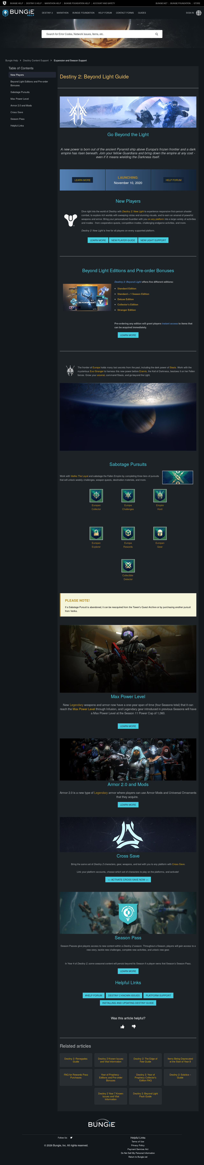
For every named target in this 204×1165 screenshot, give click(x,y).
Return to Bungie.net (137, 1156)
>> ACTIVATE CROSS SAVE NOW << (128, 879)
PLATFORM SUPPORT (158, 995)
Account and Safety (104, 3)
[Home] (21, 12)
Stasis (173, 367)
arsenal (101, 375)
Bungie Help (16, 3)
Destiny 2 (47, 12)
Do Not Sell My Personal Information (138, 1152)
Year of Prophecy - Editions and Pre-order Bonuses (110, 1077)
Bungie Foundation (180, 3)
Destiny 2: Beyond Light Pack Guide (145, 1095)
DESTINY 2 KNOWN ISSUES (124, 995)
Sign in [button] (190, 12)
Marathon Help (53, 3)
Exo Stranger (97, 371)
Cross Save (178, 864)
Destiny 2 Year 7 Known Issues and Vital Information (110, 1096)
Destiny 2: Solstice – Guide (180, 1076)
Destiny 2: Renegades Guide (75, 1060)
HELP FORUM (174, 180)
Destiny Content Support (36, 60)
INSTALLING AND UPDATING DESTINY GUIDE (128, 1002)
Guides (142, 12)
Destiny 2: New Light (133, 211)
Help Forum (105, 12)
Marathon (62, 12)
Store (197, 3)
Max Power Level (84, 709)
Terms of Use (138, 1141)
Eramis (143, 371)
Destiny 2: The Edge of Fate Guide (145, 1060)
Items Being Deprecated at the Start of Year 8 (180, 1060)
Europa (96, 367)
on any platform (156, 219)
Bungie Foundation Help (77, 3)
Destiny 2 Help (34, 3)
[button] (122, 1027)
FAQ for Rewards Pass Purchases (76, 1076)
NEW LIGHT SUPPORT (153, 240)
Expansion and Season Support (70, 60)
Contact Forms (125, 12)
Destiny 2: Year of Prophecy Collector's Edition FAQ (145, 1077)
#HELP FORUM (93, 995)
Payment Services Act (137, 1149)
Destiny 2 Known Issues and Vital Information (110, 1060)
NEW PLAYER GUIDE (123, 240)
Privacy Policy (138, 1145)
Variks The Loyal (79, 476)
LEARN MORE (83, 180)
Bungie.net (161, 3)
